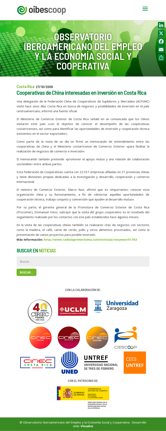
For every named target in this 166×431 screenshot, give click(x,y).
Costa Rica (25, 86)
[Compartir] (161, 58)
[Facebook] (161, 41)
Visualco (87, 426)
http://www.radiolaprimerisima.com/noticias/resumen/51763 (90, 239)
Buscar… (26, 272)
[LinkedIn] (161, 25)
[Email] (161, 49)
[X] (161, 33)
